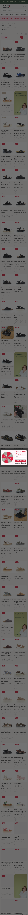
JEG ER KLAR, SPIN (21, 460)
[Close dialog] (26, 450)
